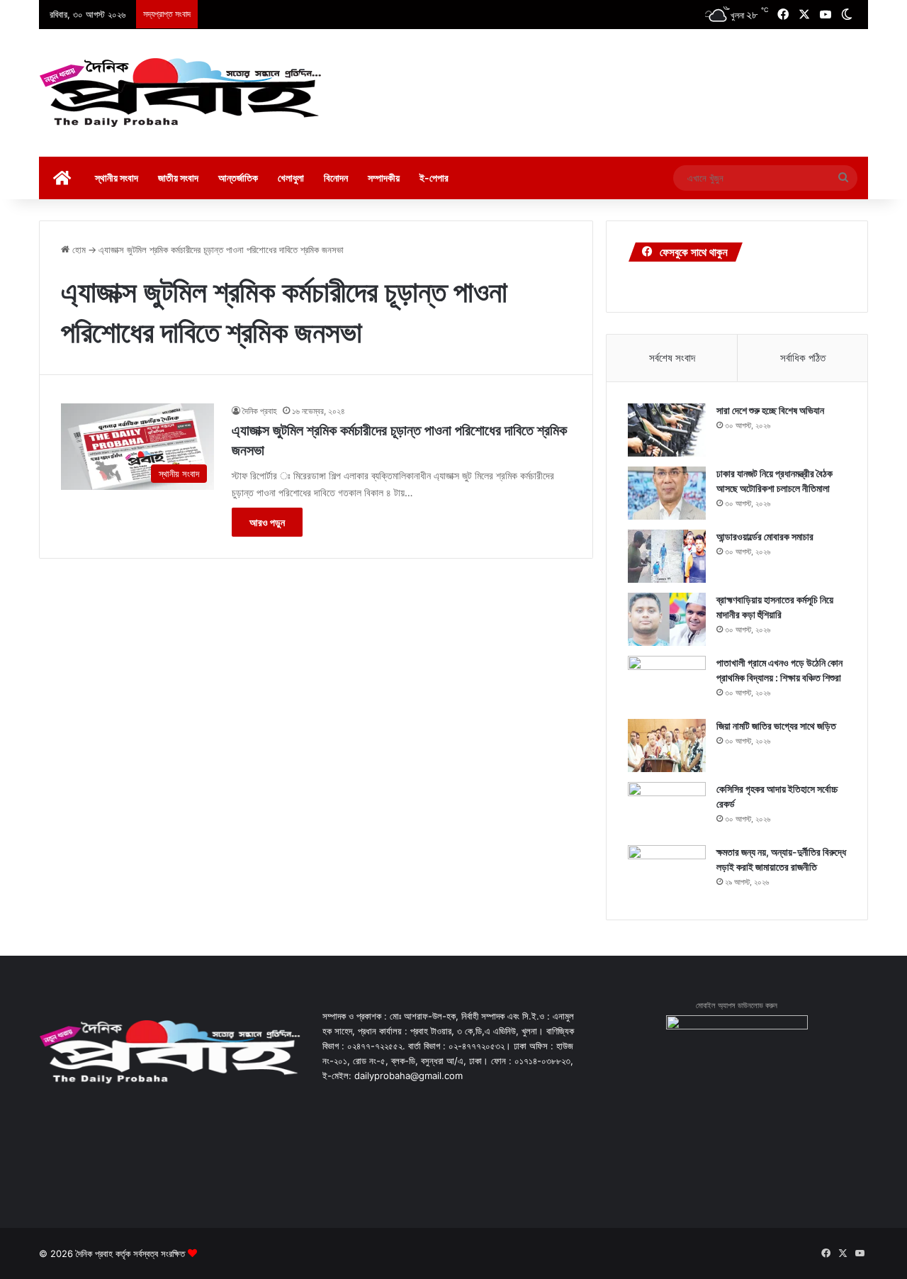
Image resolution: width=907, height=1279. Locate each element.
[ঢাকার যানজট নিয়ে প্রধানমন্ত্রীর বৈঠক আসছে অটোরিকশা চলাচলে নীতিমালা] (667, 493)
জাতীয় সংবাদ (178, 178)
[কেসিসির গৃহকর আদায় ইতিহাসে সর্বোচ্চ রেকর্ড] (667, 808)
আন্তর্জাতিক (238, 178)
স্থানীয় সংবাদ (116, 178)
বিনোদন (336, 178)
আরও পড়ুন (267, 522)
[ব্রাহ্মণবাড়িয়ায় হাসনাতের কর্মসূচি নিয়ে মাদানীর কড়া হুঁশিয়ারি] (667, 619)
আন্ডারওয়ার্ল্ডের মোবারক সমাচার (764, 536)
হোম (77, 249)
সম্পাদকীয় (384, 178)
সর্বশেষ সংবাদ (672, 357)
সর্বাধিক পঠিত (803, 357)
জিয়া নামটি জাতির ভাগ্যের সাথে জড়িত (776, 726)
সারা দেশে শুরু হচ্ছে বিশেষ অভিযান (770, 410)
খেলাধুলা (291, 178)
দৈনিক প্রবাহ (259, 411)
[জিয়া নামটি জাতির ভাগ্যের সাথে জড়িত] (667, 745)
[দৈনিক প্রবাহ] (180, 92)
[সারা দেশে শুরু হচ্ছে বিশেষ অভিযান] (667, 430)
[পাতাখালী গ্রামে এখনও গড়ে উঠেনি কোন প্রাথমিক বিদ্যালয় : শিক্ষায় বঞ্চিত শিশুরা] (667, 682)
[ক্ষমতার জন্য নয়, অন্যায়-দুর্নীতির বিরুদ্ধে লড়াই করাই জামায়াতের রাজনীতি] (667, 871)
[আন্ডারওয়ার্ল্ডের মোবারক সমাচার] (667, 556)
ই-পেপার (434, 178)
